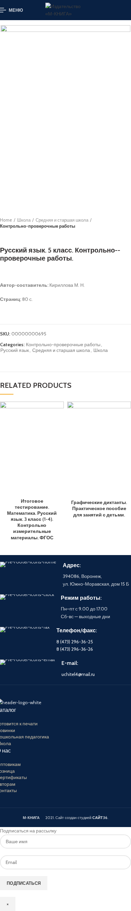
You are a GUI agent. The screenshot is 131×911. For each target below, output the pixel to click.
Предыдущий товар (3, 236)
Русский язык (14, 350)
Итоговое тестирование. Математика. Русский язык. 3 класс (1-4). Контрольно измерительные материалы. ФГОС (32, 519)
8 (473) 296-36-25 (74, 642)
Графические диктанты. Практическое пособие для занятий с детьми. (99, 508)
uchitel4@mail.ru (78, 674)
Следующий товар (16, 236)
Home (6, 220)
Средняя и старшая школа (62, 220)
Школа (24, 220)
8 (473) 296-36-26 (74, 649)
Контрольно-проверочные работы (37, 226)
